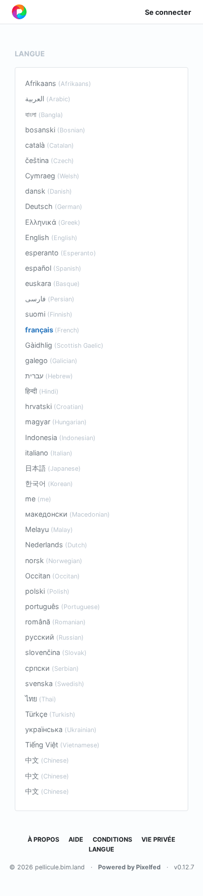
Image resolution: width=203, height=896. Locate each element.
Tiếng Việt (62, 744)
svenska (54, 683)
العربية (47, 98)
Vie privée (158, 839)
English (51, 237)
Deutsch (53, 206)
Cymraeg (52, 175)
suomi (48, 314)
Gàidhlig (64, 345)
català (49, 145)
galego (51, 360)
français (52, 330)
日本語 (53, 468)
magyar (56, 421)
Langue (101, 849)
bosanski (55, 129)
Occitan (52, 575)
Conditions (112, 839)
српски (52, 668)
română (55, 621)
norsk (53, 560)
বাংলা (44, 114)
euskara (52, 283)
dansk (48, 191)
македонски (67, 514)
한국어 (49, 483)
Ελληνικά (52, 222)
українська (61, 729)
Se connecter (168, 12)
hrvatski (54, 406)
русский (54, 637)
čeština (49, 160)
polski (47, 591)
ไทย (40, 698)
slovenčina (56, 652)
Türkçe (50, 714)
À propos (43, 839)
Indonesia (60, 437)
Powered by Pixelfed (129, 867)
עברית (49, 375)
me (38, 498)
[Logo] (19, 12)
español (53, 268)
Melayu (49, 529)
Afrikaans (58, 83)
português (62, 606)
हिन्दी (42, 391)
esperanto (60, 252)
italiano (48, 452)
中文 (47, 760)
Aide (75, 839)
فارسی (49, 298)
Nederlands (56, 544)
